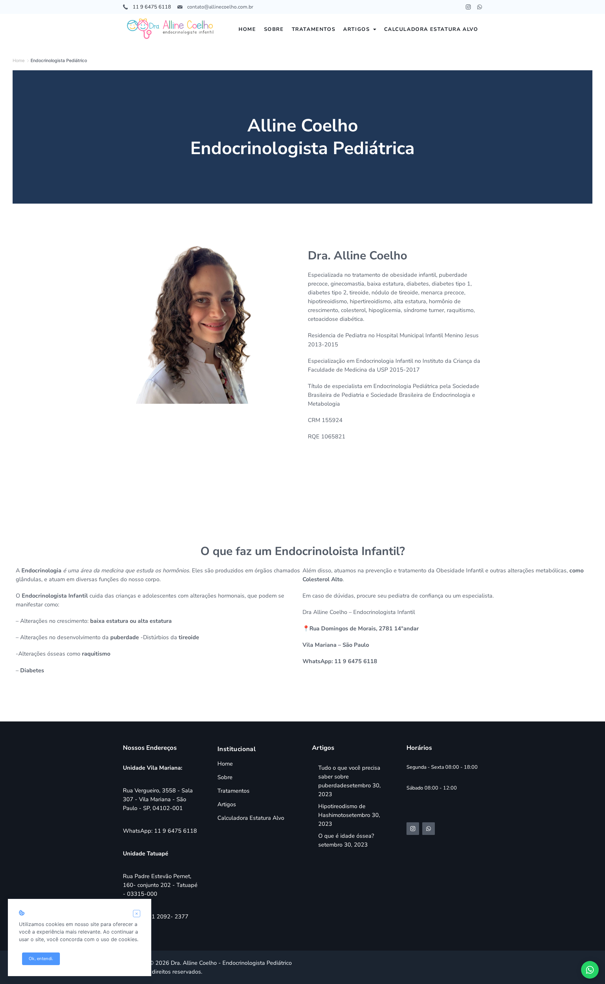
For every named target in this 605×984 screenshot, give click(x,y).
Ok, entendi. (41, 959)
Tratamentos (314, 29)
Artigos (356, 29)
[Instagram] (468, 6)
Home (247, 29)
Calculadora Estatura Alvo (431, 29)
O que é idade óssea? (346, 836)
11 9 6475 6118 (152, 6)
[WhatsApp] (479, 6)
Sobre (274, 29)
